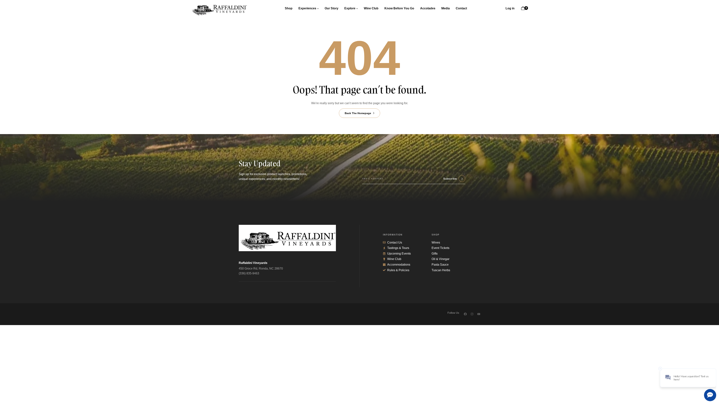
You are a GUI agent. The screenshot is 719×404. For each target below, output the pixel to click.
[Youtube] (478, 314)
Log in (510, 8)
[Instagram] (472, 314)
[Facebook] (465, 314)
